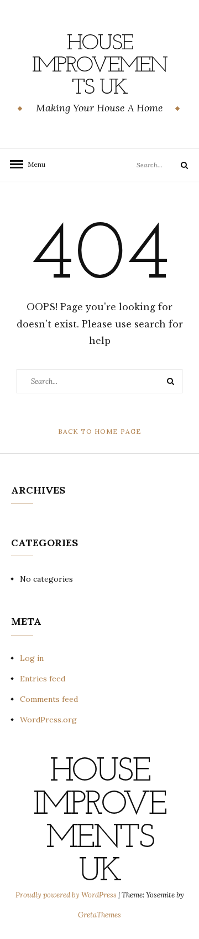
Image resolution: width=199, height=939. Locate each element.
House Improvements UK (99, 66)
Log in (32, 658)
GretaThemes (99, 915)
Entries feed (42, 679)
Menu (33, 164)
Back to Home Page (100, 431)
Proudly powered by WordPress (66, 895)
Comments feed (49, 699)
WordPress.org (48, 720)
